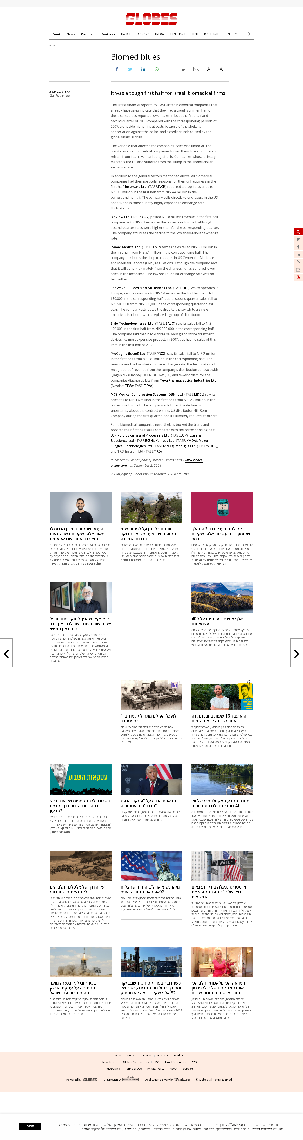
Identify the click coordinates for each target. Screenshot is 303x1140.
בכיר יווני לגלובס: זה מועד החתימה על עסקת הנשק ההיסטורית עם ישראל (73, 988)
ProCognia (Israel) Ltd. (128, 353)
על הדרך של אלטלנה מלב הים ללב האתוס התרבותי (77, 889)
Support (188, 1068)
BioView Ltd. (120, 217)
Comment (88, 34)
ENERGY (159, 34)
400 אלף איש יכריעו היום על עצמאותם (217, 621)
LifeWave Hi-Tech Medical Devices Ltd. (141, 288)
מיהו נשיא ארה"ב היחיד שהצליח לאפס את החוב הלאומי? (150, 889)
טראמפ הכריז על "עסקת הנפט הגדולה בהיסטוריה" (148, 803)
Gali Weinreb (59, 95)
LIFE (185, 288)
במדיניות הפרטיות (247, 1129)
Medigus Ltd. (186, 446)
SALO (170, 323)
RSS (157, 1062)
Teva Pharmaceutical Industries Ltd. (188, 380)
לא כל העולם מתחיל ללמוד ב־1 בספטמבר (148, 718)
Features (108, 34)
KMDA (191, 440)
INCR (161, 186)
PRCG (161, 353)
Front (56, 34)
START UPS (231, 34)
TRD (157, 451)
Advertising (113, 1068)
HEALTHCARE (178, 34)
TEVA (129, 385)
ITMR (156, 247)
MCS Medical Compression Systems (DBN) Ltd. (147, 394)
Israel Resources (175, 1062)
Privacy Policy (155, 1068)
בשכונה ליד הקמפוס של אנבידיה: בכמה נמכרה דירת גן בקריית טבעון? (80, 806)
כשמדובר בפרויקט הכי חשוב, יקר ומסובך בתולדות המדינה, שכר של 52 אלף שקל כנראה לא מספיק (151, 988)
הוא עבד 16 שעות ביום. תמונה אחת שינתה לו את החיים (219, 718)
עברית (195, 1062)
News (71, 34)
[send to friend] (196, 70)
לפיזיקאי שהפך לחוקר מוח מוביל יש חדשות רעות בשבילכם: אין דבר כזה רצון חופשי (80, 623)
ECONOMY (143, 34)
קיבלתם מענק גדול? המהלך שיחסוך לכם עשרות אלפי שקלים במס (220, 534)
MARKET (125, 34)
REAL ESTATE (211, 34)
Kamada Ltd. (165, 440)
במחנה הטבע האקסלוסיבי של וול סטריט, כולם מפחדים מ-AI (221, 803)
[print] (183, 70)
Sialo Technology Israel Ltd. (132, 323)
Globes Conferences (136, 1062)
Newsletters (109, 1062)
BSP (184, 435)
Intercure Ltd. (136, 186)
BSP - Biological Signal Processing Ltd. (140, 435)
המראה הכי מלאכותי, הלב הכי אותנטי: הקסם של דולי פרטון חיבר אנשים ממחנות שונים (218, 988)
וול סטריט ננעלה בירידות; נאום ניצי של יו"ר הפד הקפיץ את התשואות (219, 892)
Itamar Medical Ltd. (126, 247)
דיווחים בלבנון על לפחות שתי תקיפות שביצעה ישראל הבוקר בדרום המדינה (148, 534)
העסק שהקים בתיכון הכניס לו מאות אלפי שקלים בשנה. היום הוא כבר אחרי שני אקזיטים (77, 534)
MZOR (168, 446)
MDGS (211, 446)
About (173, 1068)
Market (178, 1055)
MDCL (198, 394)
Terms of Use (133, 1068)
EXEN (149, 440)
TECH (195, 34)
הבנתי (30, 1126)
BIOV (144, 217)
